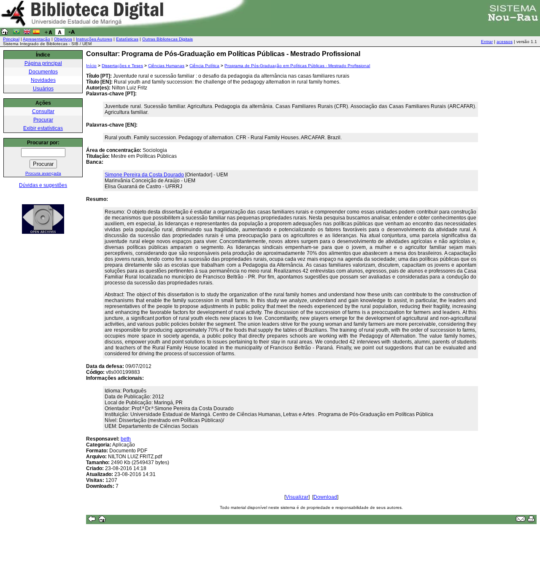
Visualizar (297, 497)
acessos (505, 41)
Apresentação (36, 39)
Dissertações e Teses (122, 65)
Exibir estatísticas (43, 128)
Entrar (487, 41)
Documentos (43, 72)
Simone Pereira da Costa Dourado (144, 175)
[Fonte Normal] (60, 33)
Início (91, 65)
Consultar (43, 111)
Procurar (43, 120)
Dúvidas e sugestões (43, 185)
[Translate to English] (27, 33)
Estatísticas (127, 39)
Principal (11, 39)
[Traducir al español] (36, 33)
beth (126, 439)
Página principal (43, 63)
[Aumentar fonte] (48, 33)
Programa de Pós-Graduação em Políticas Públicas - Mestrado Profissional (297, 65)
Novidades (43, 80)
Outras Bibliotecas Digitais (167, 39)
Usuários (43, 89)
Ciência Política (204, 65)
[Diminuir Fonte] (71, 33)
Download (325, 497)
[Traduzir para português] (16, 33)
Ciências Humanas (166, 65)
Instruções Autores (94, 39)
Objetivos (63, 39)
